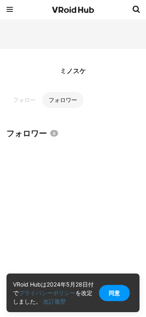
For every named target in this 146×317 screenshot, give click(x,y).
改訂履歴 (54, 301)
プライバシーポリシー (47, 292)
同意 (114, 292)
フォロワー (63, 99)
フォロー (24, 99)
